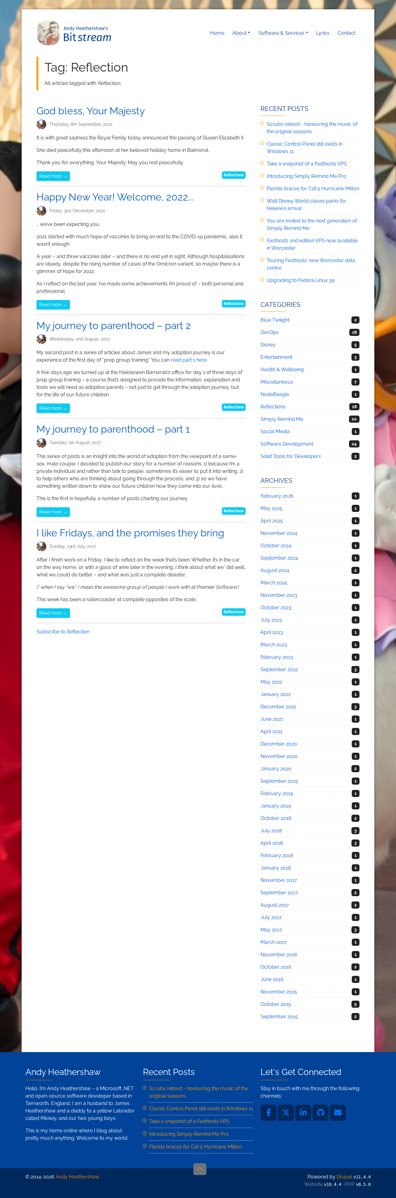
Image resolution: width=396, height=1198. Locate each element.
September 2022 (279, 669)
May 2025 (271, 508)
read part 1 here (189, 360)
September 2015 (279, 1017)
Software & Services (281, 33)
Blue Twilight (275, 320)
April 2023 (271, 632)
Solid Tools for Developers (290, 456)
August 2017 (274, 905)
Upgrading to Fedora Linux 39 (300, 280)
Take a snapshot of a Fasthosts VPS (307, 164)
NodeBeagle (274, 394)
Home (217, 33)
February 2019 (276, 793)
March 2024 (273, 583)
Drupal (344, 1177)
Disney (268, 345)
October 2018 (275, 818)
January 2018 (275, 868)
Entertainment (276, 357)
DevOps (269, 332)
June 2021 (271, 719)
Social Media (275, 431)
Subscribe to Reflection (63, 632)
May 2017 (271, 930)
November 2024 (278, 533)
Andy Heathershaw (75, 33)
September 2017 (279, 893)
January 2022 (275, 694)
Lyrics (322, 33)
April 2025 (271, 521)
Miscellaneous (276, 382)
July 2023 (271, 620)
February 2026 (277, 496)
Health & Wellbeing (282, 369)
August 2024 (274, 570)
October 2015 (275, 1004)
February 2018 (276, 855)
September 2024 (279, 558)
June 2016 (272, 979)
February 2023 (276, 657)
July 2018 (271, 831)
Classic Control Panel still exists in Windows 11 (201, 1109)
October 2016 (275, 967)
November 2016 (278, 955)
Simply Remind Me (281, 419)
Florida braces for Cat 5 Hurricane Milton (313, 189)
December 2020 (278, 744)
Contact (346, 33)
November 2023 (278, 595)
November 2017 (278, 880)
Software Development (286, 444)
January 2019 (275, 806)
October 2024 (275, 545)
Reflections (234, 175)
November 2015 (278, 992)
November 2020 (279, 756)
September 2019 (279, 781)
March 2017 (273, 942)
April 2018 (271, 843)
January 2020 (275, 769)
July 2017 (271, 917)
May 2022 (271, 682)
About (239, 33)
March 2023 (273, 645)
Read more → (53, 176)
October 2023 (275, 607)
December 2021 (278, 707)
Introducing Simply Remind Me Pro (306, 176)
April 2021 (271, 731)
